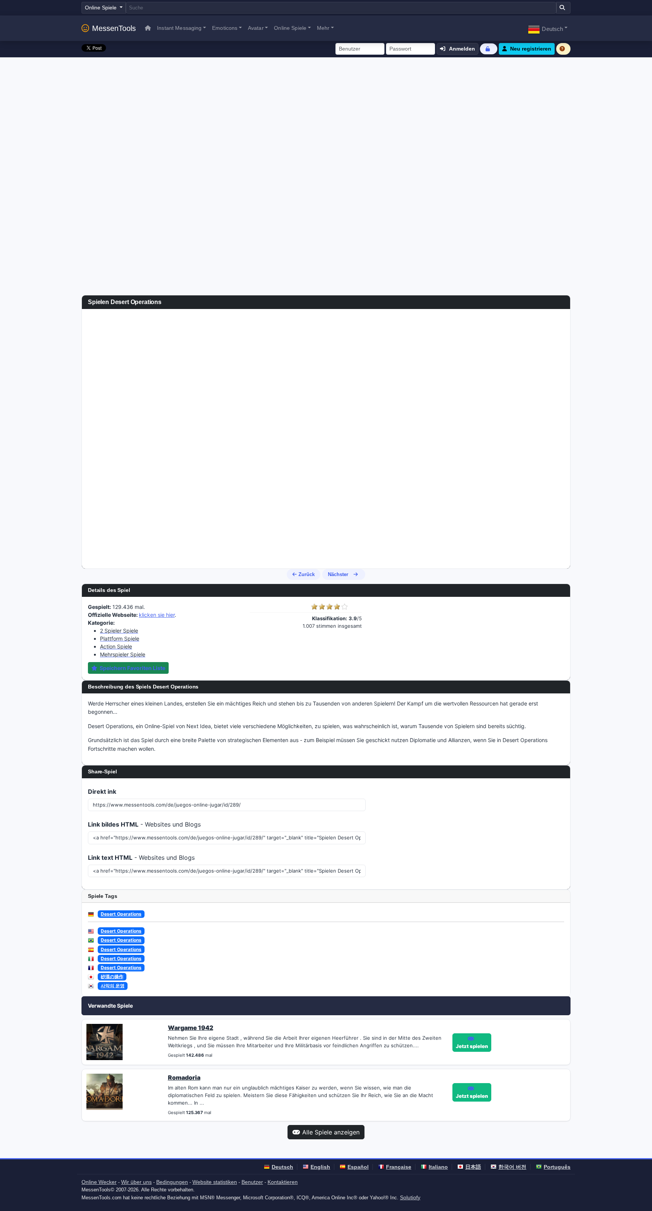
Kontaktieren (283, 1182)
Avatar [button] (256, 28)
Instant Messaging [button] (179, 28)
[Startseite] (148, 28)
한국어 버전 (512, 1167)
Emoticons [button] (224, 28)
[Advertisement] (326, 114)
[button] (547, 28)
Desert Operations (121, 914)
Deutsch (282, 1167)
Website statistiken (214, 1182)
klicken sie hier (157, 615)
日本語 (473, 1167)
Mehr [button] (323, 28)
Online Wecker (99, 1182)
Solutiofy (410, 1197)
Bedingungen (172, 1182)
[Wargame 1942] (104, 1041)
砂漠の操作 (112, 976)
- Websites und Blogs (144, 824)
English (320, 1167)
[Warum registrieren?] (563, 49)
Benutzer (252, 1182)
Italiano (438, 1167)
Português (557, 1167)
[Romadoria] (104, 1091)
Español (358, 1167)
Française (398, 1167)
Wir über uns (136, 1182)
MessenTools (114, 28)
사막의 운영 (113, 985)
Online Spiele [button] (290, 28)
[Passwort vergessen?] (488, 48)
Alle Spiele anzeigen (331, 1132)
